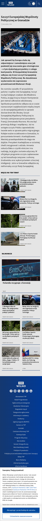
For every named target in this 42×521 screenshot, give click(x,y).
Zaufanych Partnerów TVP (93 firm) (24, 489)
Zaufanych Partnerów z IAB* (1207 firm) (24, 487)
